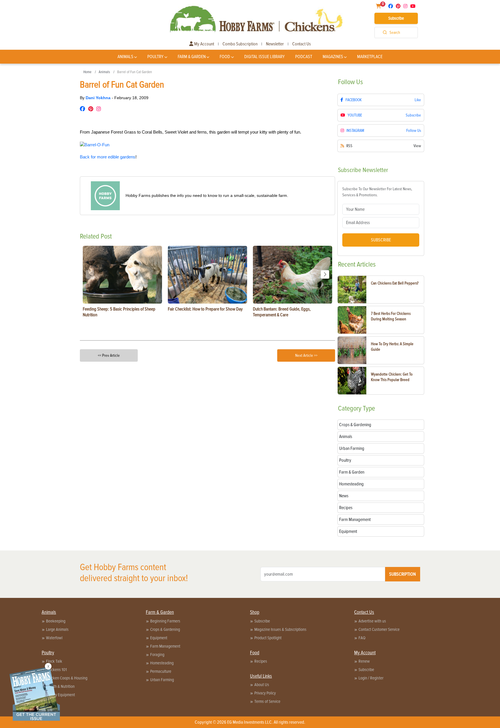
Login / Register (371, 678)
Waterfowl (54, 637)
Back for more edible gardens (107, 156)
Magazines (333, 57)
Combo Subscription (240, 44)
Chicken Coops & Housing (66, 678)
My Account (203, 44)
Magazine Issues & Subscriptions (280, 629)
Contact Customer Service (379, 629)
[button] (325, 274)
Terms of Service (267, 701)
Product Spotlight (268, 637)
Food (225, 57)
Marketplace (370, 57)
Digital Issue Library (264, 57)
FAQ (362, 637)
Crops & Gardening (165, 629)
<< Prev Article (109, 355)
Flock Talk (54, 661)
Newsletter (275, 44)
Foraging (157, 654)
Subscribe (396, 18)
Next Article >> (306, 355)
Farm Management (165, 646)
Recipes (260, 661)
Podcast (303, 57)
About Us (261, 684)
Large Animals (57, 629)
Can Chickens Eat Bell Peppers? (394, 283)
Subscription (402, 574)
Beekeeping (55, 621)
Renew (364, 661)
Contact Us (301, 44)
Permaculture (160, 671)
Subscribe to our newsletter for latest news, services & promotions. (377, 191)
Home (87, 72)
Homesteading (162, 663)
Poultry (155, 57)
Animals (125, 57)
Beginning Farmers (165, 621)
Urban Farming (162, 679)
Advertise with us (372, 621)
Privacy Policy (265, 693)
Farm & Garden (192, 57)
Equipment (158, 637)
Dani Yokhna (99, 97)
